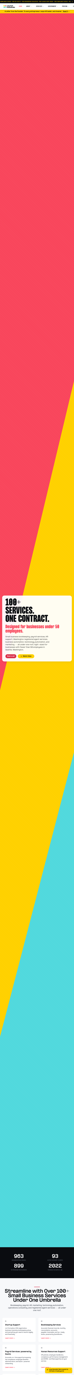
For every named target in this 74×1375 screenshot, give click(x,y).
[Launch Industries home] (9, 6)
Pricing (64, 6)
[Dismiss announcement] (72, 1)
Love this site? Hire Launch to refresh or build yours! (58, 1370)
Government (52, 6)
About (28, 6)
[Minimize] (70, 1369)
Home (20, 6)
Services (39, 6)
